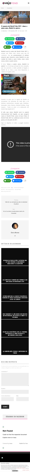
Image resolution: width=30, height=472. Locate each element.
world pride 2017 (6, 191)
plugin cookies (26, 470)
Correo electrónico (5, 396)
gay (12, 187)
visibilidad (18, 189)
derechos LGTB (6, 187)
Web (17, 396)
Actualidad (5, 30)
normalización (10, 189)
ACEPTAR (15, 470)
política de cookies (21, 468)
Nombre (3, 388)
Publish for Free (23, 443)
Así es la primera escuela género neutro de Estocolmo (13, 211)
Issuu (10, 443)
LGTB (3, 189)
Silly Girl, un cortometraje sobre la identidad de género (16, 202)
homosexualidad (19, 187)
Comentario (4, 371)
